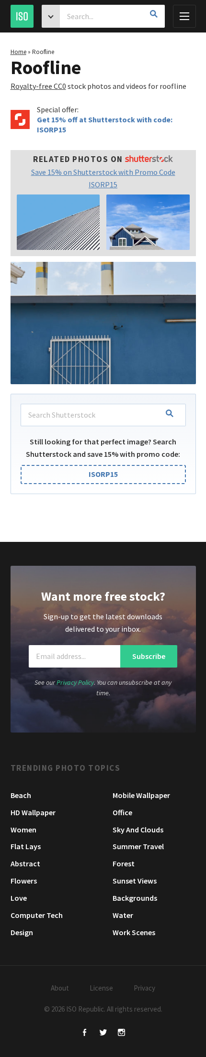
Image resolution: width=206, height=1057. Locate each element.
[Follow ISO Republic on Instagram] (121, 1033)
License (101, 987)
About (60, 987)
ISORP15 (103, 474)
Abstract (25, 863)
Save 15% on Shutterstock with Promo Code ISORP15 (103, 178)
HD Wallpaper (33, 812)
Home (18, 52)
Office (122, 812)
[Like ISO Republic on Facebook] (85, 1033)
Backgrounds (135, 898)
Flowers (24, 880)
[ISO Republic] (22, 16)
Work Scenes (134, 932)
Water (123, 915)
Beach (21, 795)
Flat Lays (26, 846)
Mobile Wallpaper (141, 795)
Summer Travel (138, 846)
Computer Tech (37, 915)
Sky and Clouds (138, 829)
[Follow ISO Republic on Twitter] (103, 1033)
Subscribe (148, 656)
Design (22, 932)
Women (23, 829)
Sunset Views (135, 880)
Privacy (144, 987)
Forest (124, 863)
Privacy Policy (75, 682)
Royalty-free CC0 (38, 86)
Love (19, 898)
